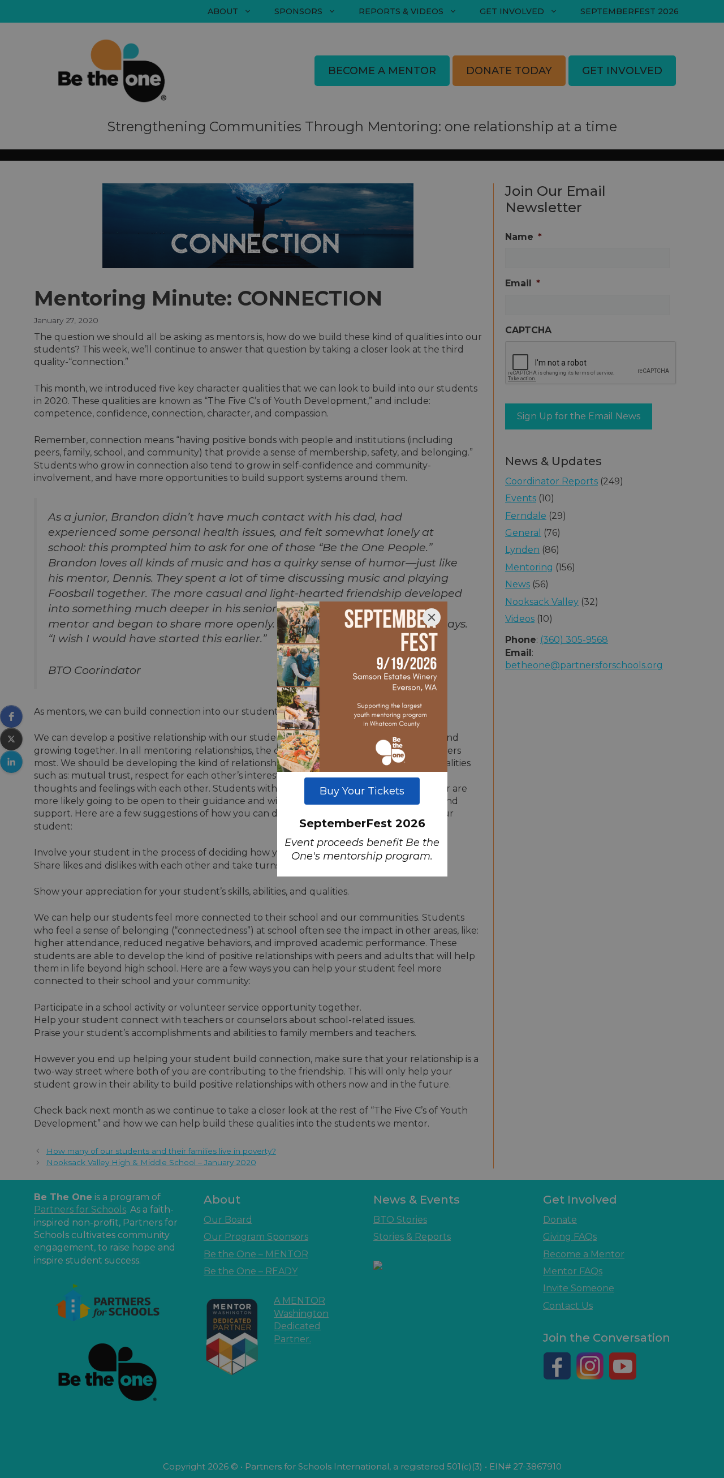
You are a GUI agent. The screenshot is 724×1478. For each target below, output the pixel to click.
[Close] (432, 617)
